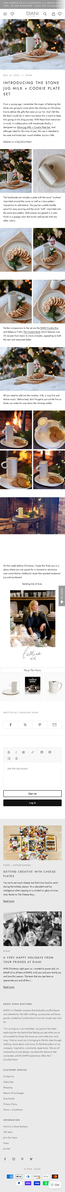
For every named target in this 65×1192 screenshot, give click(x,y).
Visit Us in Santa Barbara (15, 1126)
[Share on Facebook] (10, 724)
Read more (8, 901)
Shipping (7, 1087)
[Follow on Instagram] (13, 1159)
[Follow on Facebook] (5, 1159)
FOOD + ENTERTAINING (17, 865)
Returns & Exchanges (13, 1093)
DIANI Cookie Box (49, 328)
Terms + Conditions (13, 1109)
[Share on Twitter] (25, 724)
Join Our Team (10, 1137)
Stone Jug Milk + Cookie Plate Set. (34, 127)
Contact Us (8, 1076)
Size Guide (8, 1098)
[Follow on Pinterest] (22, 1159)
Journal (6, 1148)
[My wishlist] (12, 13)
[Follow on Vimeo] (31, 1159)
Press (6, 1143)
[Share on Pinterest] (40, 724)
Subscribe (8, 1082)
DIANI (29, 75)
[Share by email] (54, 724)
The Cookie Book (31, 332)
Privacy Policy (10, 1104)
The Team (8, 1132)
